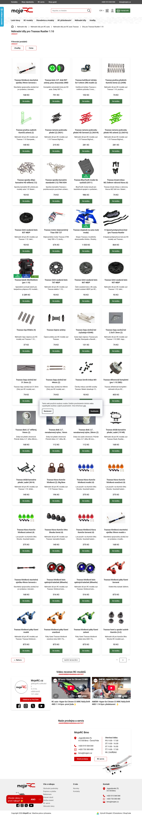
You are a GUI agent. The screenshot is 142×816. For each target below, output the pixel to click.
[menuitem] (15, 20)
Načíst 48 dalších (71, 660)
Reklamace (47, 794)
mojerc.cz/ (26, 706)
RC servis (41, 2)
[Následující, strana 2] (123, 660)
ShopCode (127, 813)
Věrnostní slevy (48, 806)
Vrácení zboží (48, 797)
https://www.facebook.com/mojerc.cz (18, 706)
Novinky (76, 788)
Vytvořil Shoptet (106, 813)
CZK (101, 11)
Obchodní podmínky (50, 788)
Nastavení (47, 411)
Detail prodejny (82, 759)
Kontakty (14, 2)
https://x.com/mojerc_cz (33, 706)
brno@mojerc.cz (85, 753)
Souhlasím (94, 411)
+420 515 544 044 (85, 746)
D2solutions (117, 813)
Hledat (89, 10)
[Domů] (12, 26)
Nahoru (19, 660)
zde (84, 406)
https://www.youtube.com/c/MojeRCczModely (41, 706)
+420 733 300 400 (85, 749)
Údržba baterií (48, 800)
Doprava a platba (49, 791)
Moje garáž (53, 2)
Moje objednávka (28, 2)
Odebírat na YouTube (31, 700)
